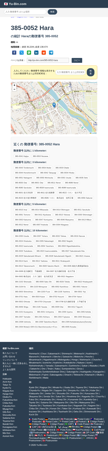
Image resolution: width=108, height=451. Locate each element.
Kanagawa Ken (10, 427)
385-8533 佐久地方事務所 (25, 198)
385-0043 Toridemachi (24, 168)
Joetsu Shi (50, 393)
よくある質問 (9, 369)
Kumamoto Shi (75, 399)
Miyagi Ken (8, 409)
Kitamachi (90, 375)
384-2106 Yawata (40, 307)
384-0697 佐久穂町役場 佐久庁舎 (60, 271)
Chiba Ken (8, 403)
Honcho (89, 357)
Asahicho (57, 363)
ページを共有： (18, 60)
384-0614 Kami (21, 261)
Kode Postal (38, 419)
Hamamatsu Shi (47, 399)
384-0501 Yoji (80, 292)
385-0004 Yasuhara (45, 246)
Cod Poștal (99, 430)
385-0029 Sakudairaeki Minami (28, 256)
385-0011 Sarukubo (82, 210)
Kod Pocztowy (82, 430)
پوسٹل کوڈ (62, 427)
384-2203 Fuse (43, 292)
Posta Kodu (65, 430)
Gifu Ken (7, 412)
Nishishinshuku (36, 366)
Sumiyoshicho (68, 369)
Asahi (102, 366)
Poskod (81, 421)
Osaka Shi (69, 387)
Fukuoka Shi (77, 393)
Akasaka (93, 366)
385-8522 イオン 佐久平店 (70, 193)
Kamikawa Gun (64, 405)
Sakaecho (35, 369)
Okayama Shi (35, 396)
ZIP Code (90, 432)
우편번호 (51, 430)
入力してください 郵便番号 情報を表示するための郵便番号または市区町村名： (34, 72)
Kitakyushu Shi (36, 393)
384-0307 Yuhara (40, 236)
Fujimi (45, 375)
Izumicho (47, 363)
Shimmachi (67, 354)
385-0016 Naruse (77, 236)
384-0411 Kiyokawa (43, 215)
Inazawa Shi (35, 411)
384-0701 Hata (21, 297)
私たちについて (10, 353)
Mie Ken (6, 433)
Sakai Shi (60, 396)
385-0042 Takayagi (48, 173)
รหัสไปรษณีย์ (47, 427)
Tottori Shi (66, 408)
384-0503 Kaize (38, 297)
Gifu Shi (85, 390)
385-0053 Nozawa (40, 156)
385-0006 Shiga (21, 307)
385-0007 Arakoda (40, 225)
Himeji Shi (61, 399)
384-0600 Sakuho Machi (49, 266)
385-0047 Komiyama (44, 220)
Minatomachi (35, 363)
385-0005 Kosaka (69, 327)
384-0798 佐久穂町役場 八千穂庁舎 (70, 302)
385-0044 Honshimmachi (25, 173)
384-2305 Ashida (84, 312)
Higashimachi (49, 360)
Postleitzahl (53, 419)
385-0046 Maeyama (65, 220)
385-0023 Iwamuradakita (46, 251)
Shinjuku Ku (73, 390)
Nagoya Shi (45, 387)
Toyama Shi (81, 387)
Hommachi (34, 354)
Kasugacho (98, 372)
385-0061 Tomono (22, 215)
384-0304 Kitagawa (60, 225)
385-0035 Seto (81, 178)
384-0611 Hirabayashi (61, 261)
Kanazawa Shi (91, 393)
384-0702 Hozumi (56, 297)
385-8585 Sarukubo (23, 188)
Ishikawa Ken (9, 430)
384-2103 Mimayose (38, 287)
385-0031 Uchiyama (45, 312)
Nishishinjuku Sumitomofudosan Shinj (47, 372)
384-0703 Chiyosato (42, 302)
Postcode (68, 419)
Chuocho (96, 360)
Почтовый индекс (37, 438)
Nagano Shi (93, 405)
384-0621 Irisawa (82, 256)
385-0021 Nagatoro (65, 276)
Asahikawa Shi (49, 411)
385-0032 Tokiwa (59, 236)
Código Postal (97, 421)
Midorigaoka (64, 360)
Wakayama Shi (61, 402)
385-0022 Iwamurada (24, 246)
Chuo (43, 354)
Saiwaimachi (61, 366)
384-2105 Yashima (62, 292)
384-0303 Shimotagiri (83, 215)
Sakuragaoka (56, 375)
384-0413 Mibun (85, 220)
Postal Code (83, 419)
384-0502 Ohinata (22, 302)
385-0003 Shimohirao (24, 292)
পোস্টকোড (89, 438)
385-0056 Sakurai (84, 198)
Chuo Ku (100, 396)
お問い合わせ (9, 356)
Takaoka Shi (35, 405)
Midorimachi (34, 375)
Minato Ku (57, 387)
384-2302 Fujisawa (62, 317)
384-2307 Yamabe (22, 317)
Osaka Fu (7, 397)
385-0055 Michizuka (44, 178)
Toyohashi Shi (65, 411)
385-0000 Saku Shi (44, 282)
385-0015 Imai (21, 210)
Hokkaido (7, 379)
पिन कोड (75, 427)
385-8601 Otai (37, 183)
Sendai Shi (48, 396)
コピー (77, 60)
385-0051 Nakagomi (23, 178)
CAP (34, 427)
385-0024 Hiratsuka (23, 241)
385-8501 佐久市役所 (24, 193)
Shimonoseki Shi (92, 411)
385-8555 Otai (21, 183)
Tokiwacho (78, 375)
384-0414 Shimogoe (61, 210)
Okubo (99, 375)
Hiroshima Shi (73, 396)
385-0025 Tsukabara (23, 251)
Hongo (75, 360)
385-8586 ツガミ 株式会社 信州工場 (57, 198)
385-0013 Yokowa (62, 215)
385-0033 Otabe (62, 168)
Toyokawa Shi (49, 405)
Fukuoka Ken (9, 406)
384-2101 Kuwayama (24, 312)
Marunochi (34, 357)
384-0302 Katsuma (23, 220)
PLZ (40, 435)
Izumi (89, 363)
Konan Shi (55, 408)
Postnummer (75, 438)
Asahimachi (91, 354)
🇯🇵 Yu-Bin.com (15, 4)
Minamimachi (35, 360)
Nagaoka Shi (88, 396)
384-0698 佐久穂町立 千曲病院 (28, 271)
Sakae (85, 366)
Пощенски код (58, 438)
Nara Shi (44, 408)
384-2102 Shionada (23, 282)
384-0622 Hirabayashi (83, 282)
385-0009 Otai (57, 307)
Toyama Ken (8, 421)
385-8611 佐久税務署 (46, 193)
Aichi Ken (7, 382)
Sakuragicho (72, 372)
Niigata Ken (8, 391)
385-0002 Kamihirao (59, 287)
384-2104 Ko (20, 287)
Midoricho (78, 357)
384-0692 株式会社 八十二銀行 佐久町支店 (34, 276)
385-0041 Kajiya (22, 156)
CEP (70, 424)
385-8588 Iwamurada (67, 188)
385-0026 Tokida (63, 282)
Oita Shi (73, 402)
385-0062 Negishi (65, 241)
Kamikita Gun (90, 399)
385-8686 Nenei (71, 183)
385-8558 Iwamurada (45, 188)
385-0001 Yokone (80, 287)
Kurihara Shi (79, 408)
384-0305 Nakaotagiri (45, 241)
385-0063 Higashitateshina (69, 246)
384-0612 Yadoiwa (40, 261)
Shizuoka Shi (63, 393)
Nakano (81, 363)
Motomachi (79, 354)
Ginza (79, 369)
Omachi (68, 375)
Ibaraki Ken (8, 424)
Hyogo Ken (8, 394)
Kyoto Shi (33, 387)
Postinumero (39, 432)
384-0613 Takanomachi (25, 266)
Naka (57, 369)
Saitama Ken (9, 418)
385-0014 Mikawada (39, 210)
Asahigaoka (85, 372)
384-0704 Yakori (75, 297)
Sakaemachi (54, 354)
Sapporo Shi (60, 390)
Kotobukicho (69, 363)
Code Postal (83, 424)
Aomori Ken (8, 436)
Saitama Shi (46, 402)
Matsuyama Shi (86, 402)
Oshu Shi (77, 411)
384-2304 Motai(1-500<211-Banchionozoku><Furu (36, 327)
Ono (43, 369)
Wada (45, 378)
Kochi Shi (33, 414)
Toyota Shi (34, 402)
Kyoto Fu (7, 388)
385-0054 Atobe (44, 168)
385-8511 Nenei (54, 183)
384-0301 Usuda (64, 178)
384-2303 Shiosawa (82, 317)
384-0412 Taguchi (75, 307)
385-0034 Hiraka (67, 173)
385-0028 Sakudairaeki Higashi (58, 256)
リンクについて (10, 360)
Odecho (57, 357)
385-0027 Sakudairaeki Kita (73, 251)
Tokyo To (7, 385)
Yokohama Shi (95, 387)
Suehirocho (74, 366)
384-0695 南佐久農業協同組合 (76, 266)
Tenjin (50, 369)
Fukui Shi (33, 399)
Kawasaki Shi (93, 408)
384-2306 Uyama (65, 312)
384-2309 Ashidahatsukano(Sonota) (77, 322)
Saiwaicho (67, 357)
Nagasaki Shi (80, 405)
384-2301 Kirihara (42, 317)
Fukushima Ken (10, 400)
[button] (54, 105)
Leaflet (94, 133)
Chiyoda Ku (34, 390)
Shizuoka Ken (9, 415)
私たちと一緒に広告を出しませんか (15, 364)
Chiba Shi (33, 408)
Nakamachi (46, 357)
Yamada (49, 366)
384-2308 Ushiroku (23, 322)
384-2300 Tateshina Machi (46, 322)
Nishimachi (85, 360)
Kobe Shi (94, 390)
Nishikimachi (35, 378)
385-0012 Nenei (21, 225)
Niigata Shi (47, 390)
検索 (52, 12)
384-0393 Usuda (22, 236)
